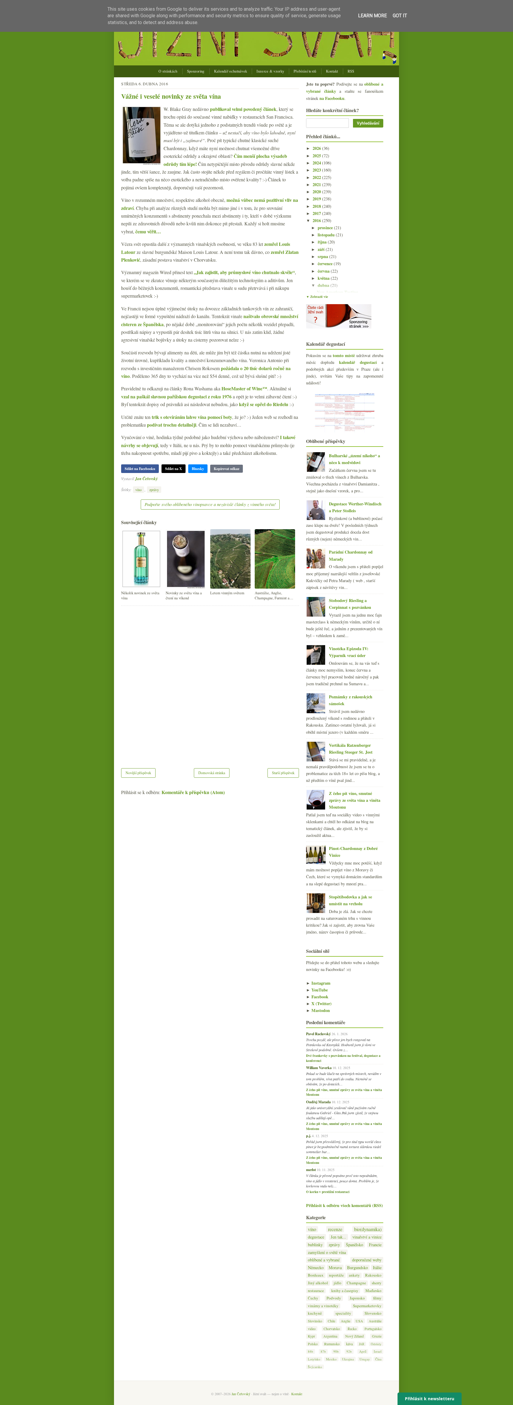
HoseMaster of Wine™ (244, 388)
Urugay (365, 1359)
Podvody (334, 1298)
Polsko (313, 1343)
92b (349, 1351)
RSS (351, 71)
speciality (343, 1313)
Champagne (356, 1282)
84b (310, 1351)
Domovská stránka (211, 772)
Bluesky (198, 468)
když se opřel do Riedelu (263, 404)
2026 (317, 148)
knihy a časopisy (344, 1290)
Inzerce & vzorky (270, 71)
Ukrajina (348, 1359)
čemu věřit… (148, 231)
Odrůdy (376, 1344)
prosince (326, 227)
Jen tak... (338, 1237)
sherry (376, 1282)
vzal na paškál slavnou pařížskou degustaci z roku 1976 (176, 396)
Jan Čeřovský (146, 478)
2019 (317, 199)
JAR (361, 1344)
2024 (317, 163)
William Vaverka (319, 1067)
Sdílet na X (173, 468)
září (322, 249)
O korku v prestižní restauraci (327, 1191)
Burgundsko (357, 1267)
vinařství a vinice (366, 1237)
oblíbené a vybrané (324, 1260)
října (323, 242)
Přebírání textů (305, 71)
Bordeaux (316, 1275)
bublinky (315, 1244)
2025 (317, 156)
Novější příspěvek (138, 772)
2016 (317, 220)
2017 (317, 213)
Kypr (311, 1336)
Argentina (330, 1336)
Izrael (377, 1351)
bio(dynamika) (367, 1229)
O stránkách (168, 71)
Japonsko (357, 1298)
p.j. (308, 1135)
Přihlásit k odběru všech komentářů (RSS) (344, 1205)
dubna (324, 285)
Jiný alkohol (318, 1282)
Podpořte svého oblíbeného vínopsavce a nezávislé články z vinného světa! (210, 504)
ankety (354, 1275)
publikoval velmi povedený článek (243, 109)
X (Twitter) (319, 1003)
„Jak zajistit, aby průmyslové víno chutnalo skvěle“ (244, 272)
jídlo (337, 1282)
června (324, 271)
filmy (377, 1298)
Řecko (352, 1328)
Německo (316, 1267)
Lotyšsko (314, 1359)
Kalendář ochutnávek (230, 71)
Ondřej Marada (318, 1101)
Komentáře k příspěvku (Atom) (193, 792)
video (312, 1328)
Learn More (372, 15)
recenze (335, 1229)
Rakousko (373, 1275)
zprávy (154, 489)
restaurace (316, 1290)
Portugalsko (373, 1328)
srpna (323, 256)
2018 (317, 206)
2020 (317, 191)
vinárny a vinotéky (323, 1305)
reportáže (336, 1275)
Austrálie (375, 1320)
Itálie (377, 1267)
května (324, 278)
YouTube (317, 990)
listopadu (327, 235)
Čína (378, 1359)
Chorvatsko (332, 1328)
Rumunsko (332, 1343)
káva (349, 1343)
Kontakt (332, 71)
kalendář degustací (358, 362)
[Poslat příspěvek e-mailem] (159, 478)
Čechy (313, 1298)
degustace (316, 1237)
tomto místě (344, 355)
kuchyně (315, 1313)
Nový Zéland (354, 1336)
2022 (317, 177)
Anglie (345, 1320)
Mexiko (331, 1359)
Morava (335, 1267)
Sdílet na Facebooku (140, 468)
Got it (400, 15)
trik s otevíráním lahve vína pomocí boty (192, 417)
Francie (375, 1244)
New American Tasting (337, 292)
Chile (331, 1320)
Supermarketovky (367, 1305)
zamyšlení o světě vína (327, 1252)
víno (138, 489)
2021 (317, 184)
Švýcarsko (315, 1367)
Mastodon (318, 1010)
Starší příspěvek (283, 772)
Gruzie (376, 1336)
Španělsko (354, 1244)
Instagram (318, 983)
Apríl (362, 1351)
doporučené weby (366, 1260)
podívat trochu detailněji (171, 424)
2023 (317, 170)
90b (336, 1351)
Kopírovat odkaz (226, 468)
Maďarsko (373, 1290)
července (326, 263)
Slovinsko (315, 1320)
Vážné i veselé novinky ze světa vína (171, 96)
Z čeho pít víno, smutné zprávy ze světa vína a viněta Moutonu (354, 800)
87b (323, 1351)
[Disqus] (210, 683)
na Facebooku (331, 98)
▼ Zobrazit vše (317, 296)
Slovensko (373, 1313)
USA (359, 1320)
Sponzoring (196, 71)
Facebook (317, 997)
